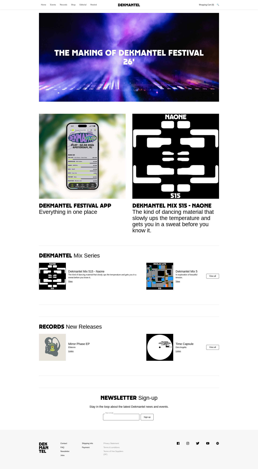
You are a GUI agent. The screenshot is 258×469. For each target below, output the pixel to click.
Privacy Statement (111, 443)
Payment (85, 447)
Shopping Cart (206, 5)
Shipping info (87, 443)
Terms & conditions (111, 447)
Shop (73, 5)
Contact (63, 443)
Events (53, 5)
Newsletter (64, 451)
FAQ (62, 447)
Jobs (62, 455)
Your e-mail (109, 413)
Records (63, 5)
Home (43, 5)
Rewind (93, 5)
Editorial (83, 5)
